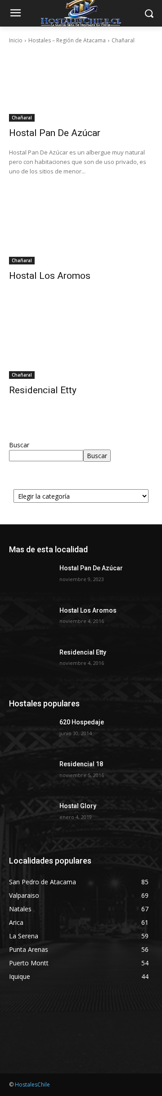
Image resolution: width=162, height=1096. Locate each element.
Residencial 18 (81, 764)
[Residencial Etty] (81, 343)
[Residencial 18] (30, 775)
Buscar (19, 445)
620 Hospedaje (81, 722)
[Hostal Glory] (30, 817)
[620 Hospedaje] (30, 733)
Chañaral (22, 117)
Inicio (15, 40)
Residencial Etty (42, 390)
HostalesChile (32, 1084)
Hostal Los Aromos (49, 275)
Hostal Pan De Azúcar (54, 132)
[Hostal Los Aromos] (81, 228)
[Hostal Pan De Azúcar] (81, 86)
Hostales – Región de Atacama (67, 40)
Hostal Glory (77, 805)
